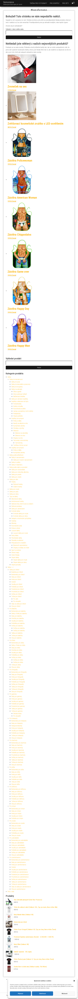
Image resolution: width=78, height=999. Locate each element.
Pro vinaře (13, 821)
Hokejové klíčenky (16, 726)
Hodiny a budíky (18, 406)
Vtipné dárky (15, 557)
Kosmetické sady (16, 526)
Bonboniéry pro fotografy (19, 672)
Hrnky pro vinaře (16, 828)
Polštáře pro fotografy (18, 682)
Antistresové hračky (17, 501)
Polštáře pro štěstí (17, 587)
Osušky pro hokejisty (17, 731)
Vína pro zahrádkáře (17, 855)
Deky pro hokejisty (17, 723)
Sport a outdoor (16, 550)
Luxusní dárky (15, 531)
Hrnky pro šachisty (17, 748)
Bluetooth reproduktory (20, 545)
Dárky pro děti (14, 479)
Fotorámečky (17, 404)
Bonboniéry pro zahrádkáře (19, 840)
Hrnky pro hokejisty (17, 728)
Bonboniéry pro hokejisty (18, 721)
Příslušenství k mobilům (18, 543)
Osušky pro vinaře (16, 830)
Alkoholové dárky (16, 499)
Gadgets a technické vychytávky (21, 518)
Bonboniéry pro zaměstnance (20, 860)
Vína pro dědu (15, 667)
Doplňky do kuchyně (17, 418)
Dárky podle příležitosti (16, 455)
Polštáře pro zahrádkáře (18, 850)
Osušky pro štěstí (16, 584)
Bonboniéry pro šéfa (17, 769)
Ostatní (13, 582)
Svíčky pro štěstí (16, 594)
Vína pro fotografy (16, 691)
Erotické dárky (15, 511)
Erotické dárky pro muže (20, 513)
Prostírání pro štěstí (17, 592)
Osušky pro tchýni (16, 816)
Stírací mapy (15, 552)
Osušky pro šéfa (16, 777)
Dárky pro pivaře (16, 474)
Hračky (13, 482)
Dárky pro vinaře (16, 477)
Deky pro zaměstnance (18, 862)
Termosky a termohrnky (20, 440)
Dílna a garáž (17, 391)
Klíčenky (13, 523)
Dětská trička (17, 713)
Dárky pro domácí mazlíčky (19, 399)
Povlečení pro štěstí (17, 589)
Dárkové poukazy (16, 506)
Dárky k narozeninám (17, 457)
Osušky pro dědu (16, 652)
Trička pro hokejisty (17, 735)
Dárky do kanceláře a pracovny (20, 384)
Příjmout (20, 993)
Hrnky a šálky (17, 421)
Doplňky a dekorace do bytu (19, 401)
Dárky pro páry (14, 492)
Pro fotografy (14, 670)
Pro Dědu (12, 640)
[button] (74, 981)
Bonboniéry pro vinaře (18, 823)
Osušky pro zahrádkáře (18, 848)
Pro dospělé (54, 3)
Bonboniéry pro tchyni (18, 809)
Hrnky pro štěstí (16, 579)
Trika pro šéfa (15, 782)
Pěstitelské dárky (16, 538)
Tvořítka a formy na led (20, 445)
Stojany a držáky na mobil (21, 548)
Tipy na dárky (14, 496)
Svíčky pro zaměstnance (19, 879)
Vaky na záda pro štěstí (18, 604)
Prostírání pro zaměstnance (20, 877)
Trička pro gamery (17, 711)
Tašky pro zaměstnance (18, 882)
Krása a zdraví (15, 528)
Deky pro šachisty (16, 745)
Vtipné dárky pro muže (20, 560)
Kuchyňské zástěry (19, 426)
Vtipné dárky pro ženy (20, 562)
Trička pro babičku (17, 635)
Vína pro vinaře (16, 835)
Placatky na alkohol (17, 540)
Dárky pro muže (14, 489)
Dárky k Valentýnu (16, 465)
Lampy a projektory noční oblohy (23, 411)
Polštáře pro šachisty (18, 752)
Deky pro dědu (15, 648)
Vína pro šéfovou (16, 804)
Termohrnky (19, 443)
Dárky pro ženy (14, 494)
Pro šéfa (12, 767)
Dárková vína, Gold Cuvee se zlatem (22, 504)
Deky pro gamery (16, 696)
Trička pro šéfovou (17, 801)
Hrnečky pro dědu (16, 650)
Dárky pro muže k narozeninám (22, 460)
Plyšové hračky (18, 484)
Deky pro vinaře (16, 826)
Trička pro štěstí (16, 596)
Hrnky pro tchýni (16, 813)
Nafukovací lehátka (19, 396)
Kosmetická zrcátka (19, 409)
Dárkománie (8, 2)
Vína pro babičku (16, 638)
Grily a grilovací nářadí (20, 394)
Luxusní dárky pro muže (20, 533)
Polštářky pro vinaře (17, 833)
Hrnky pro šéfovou (17, 794)
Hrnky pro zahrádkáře (17, 845)
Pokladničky (17, 414)
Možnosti (64, 993)
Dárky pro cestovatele (18, 470)
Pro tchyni (13, 806)
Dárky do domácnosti (16, 379)
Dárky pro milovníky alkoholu (20, 472)
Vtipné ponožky (16, 565)
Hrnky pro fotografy (17, 677)
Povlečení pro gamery (18, 706)
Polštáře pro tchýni (17, 818)
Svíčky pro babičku (17, 626)
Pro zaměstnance (15, 857)
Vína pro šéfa (15, 784)
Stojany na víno (18, 438)
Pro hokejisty (13, 718)
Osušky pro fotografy (17, 679)
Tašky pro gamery (16, 709)
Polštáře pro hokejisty (18, 733)
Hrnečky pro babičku (17, 618)
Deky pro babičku (16, 616)
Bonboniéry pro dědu (17, 643)
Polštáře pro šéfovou (17, 799)
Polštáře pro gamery (17, 704)
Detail (14, 90)
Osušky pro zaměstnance (19, 870)
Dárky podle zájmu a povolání (18, 467)
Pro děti (65, 3)
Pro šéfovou (13, 787)
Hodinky (13, 521)
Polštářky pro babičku (18, 623)
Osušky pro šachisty (17, 750)
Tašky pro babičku (17, 633)
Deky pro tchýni (16, 811)
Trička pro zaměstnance (18, 884)
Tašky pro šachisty (17, 760)
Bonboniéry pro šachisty (18, 743)
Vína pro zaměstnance (18, 889)
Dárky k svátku (15, 462)
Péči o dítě (11, 891)
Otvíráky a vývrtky (18, 428)
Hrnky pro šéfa (15, 774)
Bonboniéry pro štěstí (17, 574)
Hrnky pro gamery (16, 699)
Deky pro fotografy (17, 674)
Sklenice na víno (20, 435)
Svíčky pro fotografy (17, 684)
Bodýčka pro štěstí (17, 572)
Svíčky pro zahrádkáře (18, 852)
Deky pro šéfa (15, 772)
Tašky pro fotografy (17, 687)
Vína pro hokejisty (16, 738)
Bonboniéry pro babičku (18, 611)
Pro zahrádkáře (14, 838)
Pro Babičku (13, 609)
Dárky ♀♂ (11, 567)
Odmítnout (42, 993)
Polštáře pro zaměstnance (19, 872)
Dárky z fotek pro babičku (19, 613)
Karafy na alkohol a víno (20, 423)
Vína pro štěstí (15, 606)
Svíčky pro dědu (16, 657)
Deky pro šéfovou (16, 792)
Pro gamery (13, 694)
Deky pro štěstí (16, 577)
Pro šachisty (13, 740)
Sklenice (15, 431)
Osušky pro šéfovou (17, 796)
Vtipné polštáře (18, 416)
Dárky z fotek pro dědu (18, 645)
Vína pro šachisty (16, 765)
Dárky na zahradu (16, 389)
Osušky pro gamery (17, 701)
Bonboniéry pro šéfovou (18, 789)
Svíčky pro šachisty (17, 757)
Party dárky (14, 535)
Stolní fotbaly (15, 555)
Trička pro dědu (16, 665)
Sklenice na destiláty (21, 433)
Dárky (9, 377)
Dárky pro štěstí (14, 570)
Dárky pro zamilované (18, 509)
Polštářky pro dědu (17, 655)
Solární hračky (17, 487)
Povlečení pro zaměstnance (20, 874)
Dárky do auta (15, 382)
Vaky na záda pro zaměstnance (21, 887)
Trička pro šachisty (17, 762)
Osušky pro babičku (17, 621)
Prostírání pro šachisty (18, 755)
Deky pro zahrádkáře (17, 843)
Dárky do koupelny (17, 387)
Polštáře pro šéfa (16, 779)
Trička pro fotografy (38, 3)
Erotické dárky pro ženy (20, 516)
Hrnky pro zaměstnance (18, 865)
